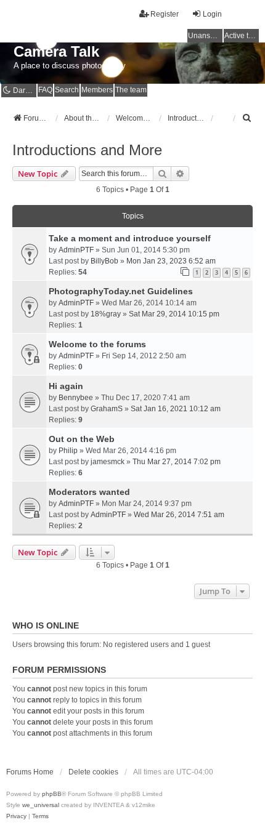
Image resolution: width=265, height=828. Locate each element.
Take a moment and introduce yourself (130, 238)
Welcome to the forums (97, 344)
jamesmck (107, 461)
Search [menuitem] (67, 90)
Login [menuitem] (212, 14)
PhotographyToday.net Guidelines (121, 291)
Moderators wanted (89, 492)
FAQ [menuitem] (45, 90)
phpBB (52, 793)
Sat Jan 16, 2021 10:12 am (176, 408)
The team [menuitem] (131, 90)
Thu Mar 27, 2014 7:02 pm (176, 461)
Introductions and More (87, 150)
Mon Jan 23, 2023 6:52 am (171, 261)
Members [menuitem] (97, 90)
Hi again (66, 386)
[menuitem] (247, 118)
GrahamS (107, 408)
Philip (68, 450)
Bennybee (76, 397)
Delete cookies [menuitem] (93, 772)
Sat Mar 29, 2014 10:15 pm (174, 314)
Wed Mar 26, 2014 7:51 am (179, 514)
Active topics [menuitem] (241, 35)
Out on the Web (82, 439)
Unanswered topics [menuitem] (205, 35)
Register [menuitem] (164, 14)
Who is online (45, 625)
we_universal (40, 805)
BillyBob (104, 261)
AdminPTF (76, 250)
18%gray (106, 314)
